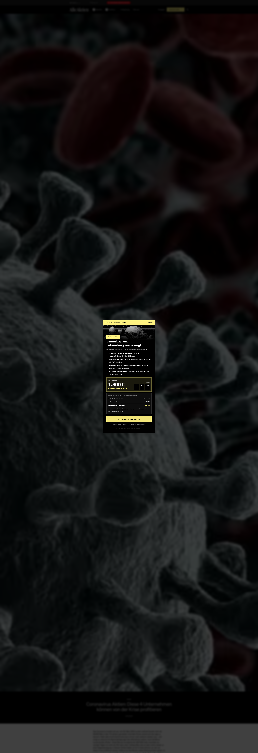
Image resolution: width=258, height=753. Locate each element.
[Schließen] (152, 327)
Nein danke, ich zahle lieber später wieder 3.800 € (129, 428)
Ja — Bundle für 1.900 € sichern (129, 419)
